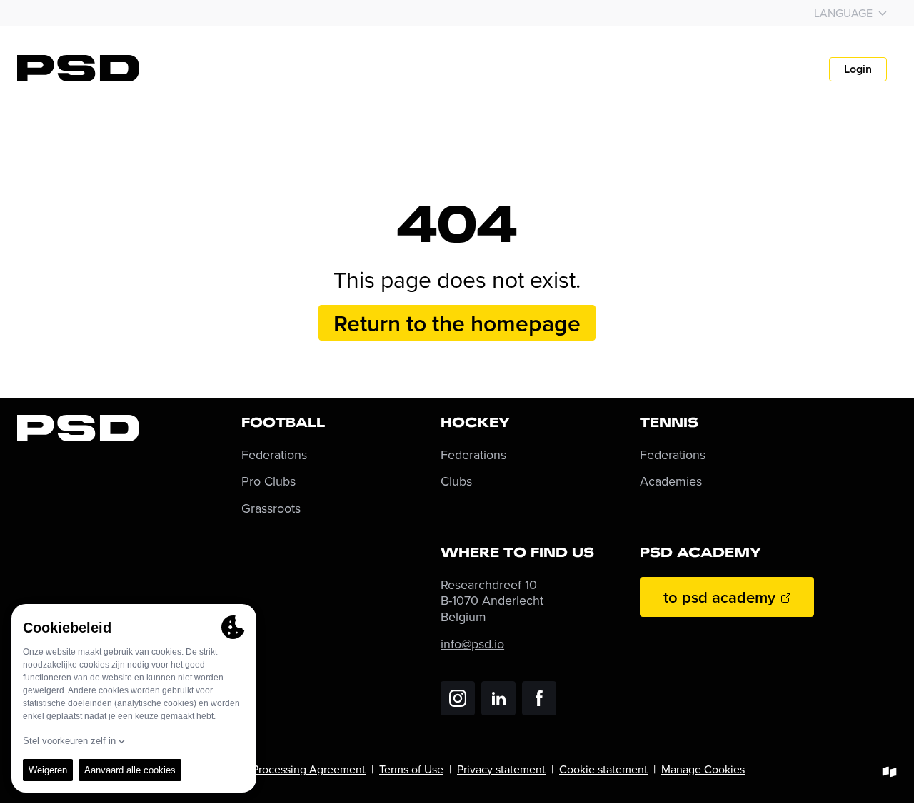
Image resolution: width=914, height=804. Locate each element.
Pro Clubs (268, 481)
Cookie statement (603, 769)
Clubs (456, 481)
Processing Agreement (309, 769)
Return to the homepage (457, 322)
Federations (274, 455)
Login (858, 69)
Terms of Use (411, 769)
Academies (671, 481)
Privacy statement (501, 769)
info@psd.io (472, 644)
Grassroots (271, 509)
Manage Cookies (703, 769)
